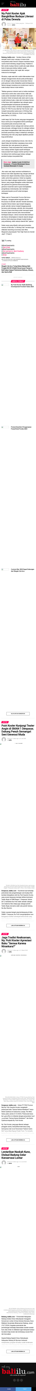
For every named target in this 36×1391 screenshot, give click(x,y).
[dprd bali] (5, 247)
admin (13, 25)
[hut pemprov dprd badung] (12, 251)
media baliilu (16, 257)
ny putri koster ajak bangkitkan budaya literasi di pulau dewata (15, 260)
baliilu (10, 740)
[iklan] (4, 255)
